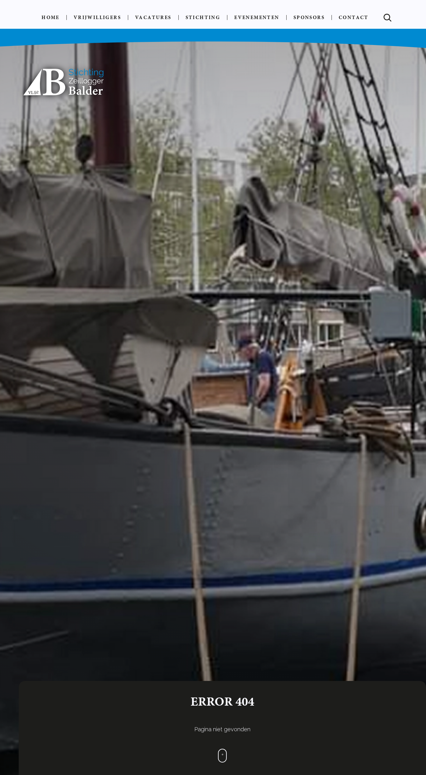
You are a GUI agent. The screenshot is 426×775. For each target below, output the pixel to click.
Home (50, 17)
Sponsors (309, 17)
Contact (354, 17)
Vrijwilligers (97, 17)
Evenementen (256, 17)
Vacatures (153, 17)
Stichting (203, 17)
